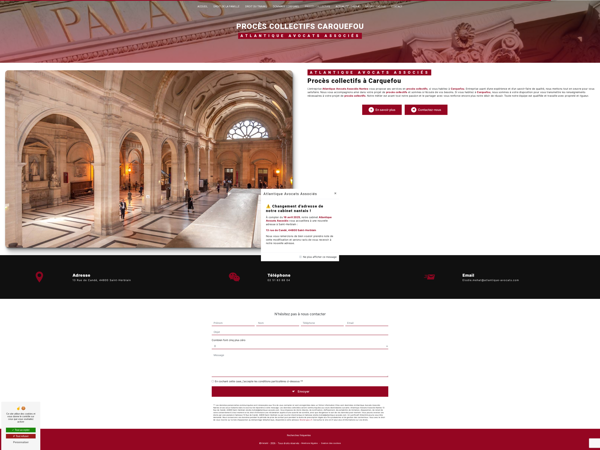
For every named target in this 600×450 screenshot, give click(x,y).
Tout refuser (22, 436)
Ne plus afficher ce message (320, 256)
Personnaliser (21, 442)
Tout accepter (22, 430)
